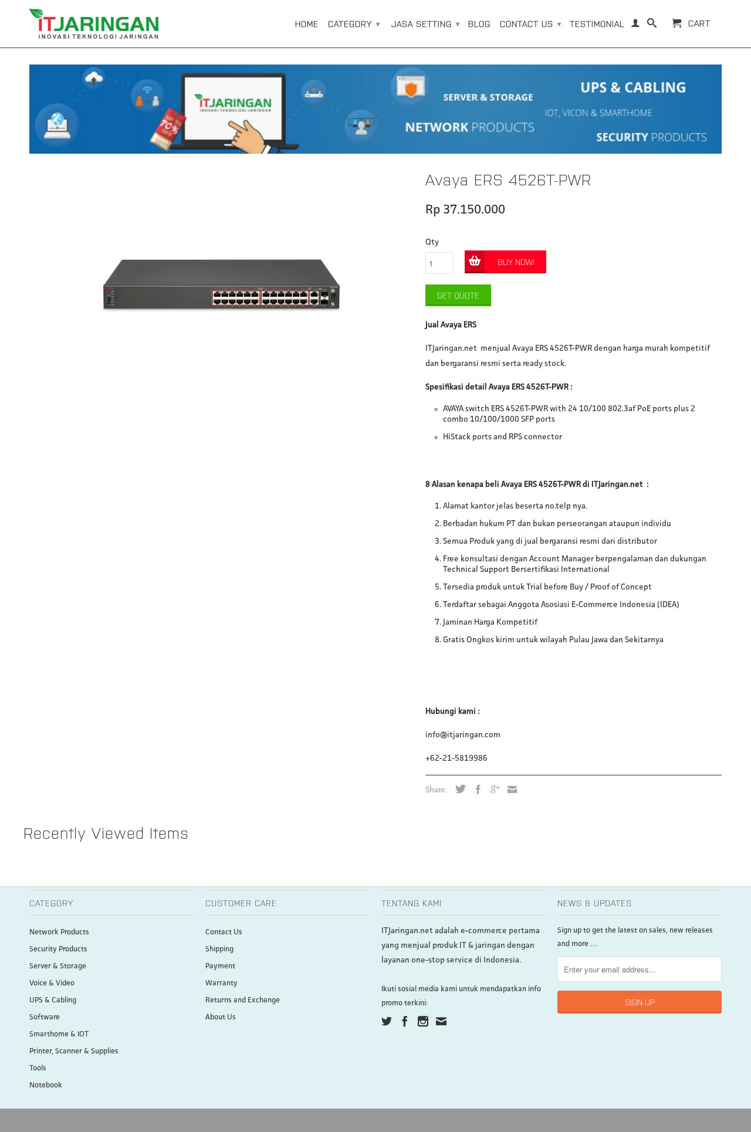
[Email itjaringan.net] (441, 1021)
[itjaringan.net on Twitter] (386, 1021)
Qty (432, 242)
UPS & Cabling (52, 1000)
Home (307, 23)
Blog (479, 23)
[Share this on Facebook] (475, 789)
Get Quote (458, 295)
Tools (37, 1068)
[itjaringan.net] (93, 24)
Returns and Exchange (242, 1000)
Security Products (58, 949)
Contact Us (223, 932)
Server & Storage (57, 966)
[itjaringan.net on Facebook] (405, 1021)
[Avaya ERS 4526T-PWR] (221, 286)
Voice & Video (52, 983)
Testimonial (597, 23)
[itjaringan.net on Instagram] (423, 1021)
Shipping (219, 949)
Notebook (45, 1085)
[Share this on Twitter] (457, 789)
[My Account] (636, 25)
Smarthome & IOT (59, 1034)
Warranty (221, 983)
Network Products (59, 932)
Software (44, 1017)
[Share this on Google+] (492, 789)
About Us (220, 1017)
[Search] (652, 25)
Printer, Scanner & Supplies (74, 1051)
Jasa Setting (425, 23)
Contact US (530, 23)
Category (354, 23)
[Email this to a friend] (509, 789)
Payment (220, 966)
